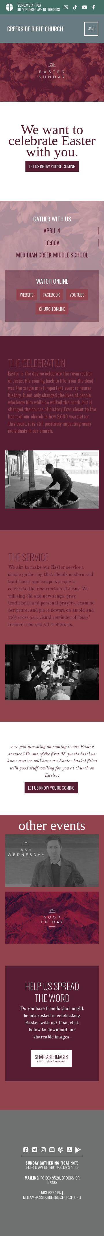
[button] (91, 29)
